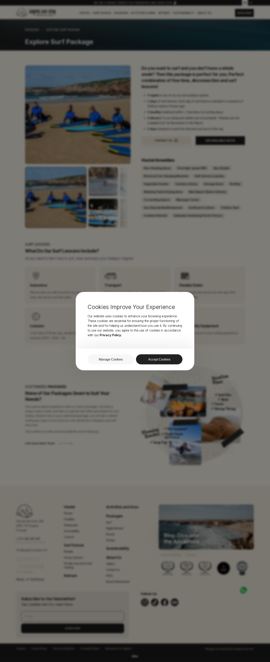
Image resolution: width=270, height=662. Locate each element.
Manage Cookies (111, 359)
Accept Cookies (159, 359)
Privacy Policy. (111, 335)
